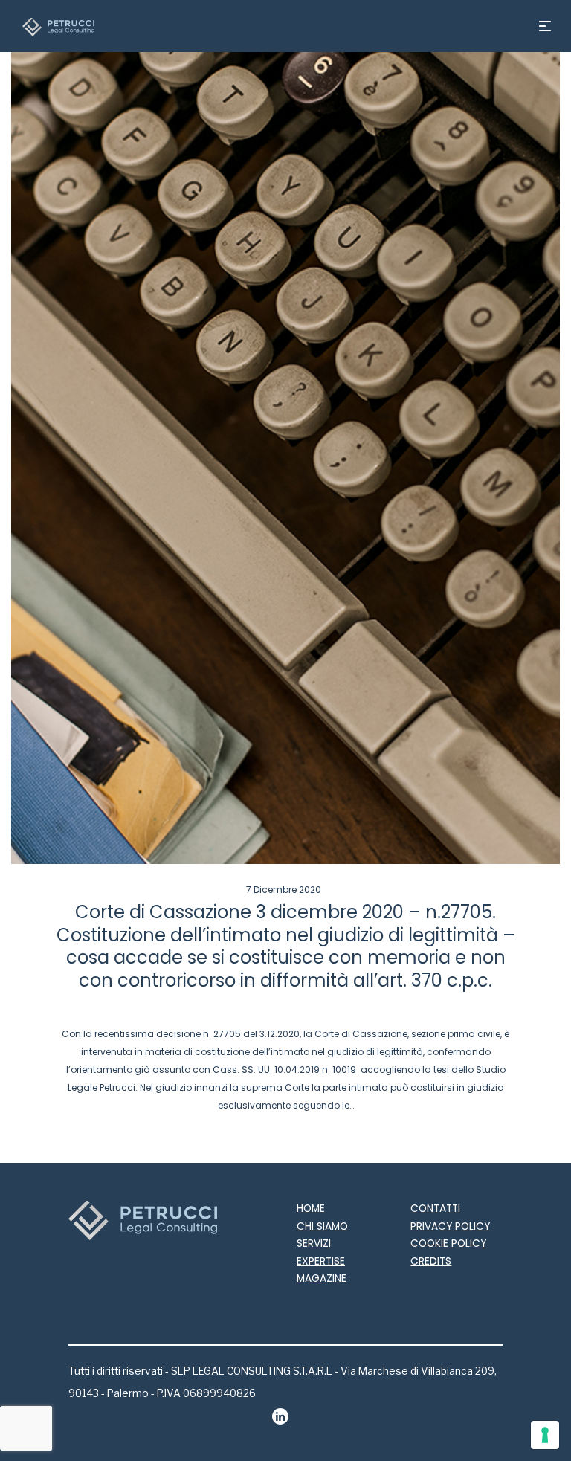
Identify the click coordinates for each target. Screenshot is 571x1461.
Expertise (321, 1261)
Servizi (314, 1243)
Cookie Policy (448, 1243)
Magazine (321, 1278)
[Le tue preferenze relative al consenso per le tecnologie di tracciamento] (545, 1435)
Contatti (435, 1209)
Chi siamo (322, 1226)
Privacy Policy (450, 1226)
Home (311, 1209)
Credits (430, 1261)
